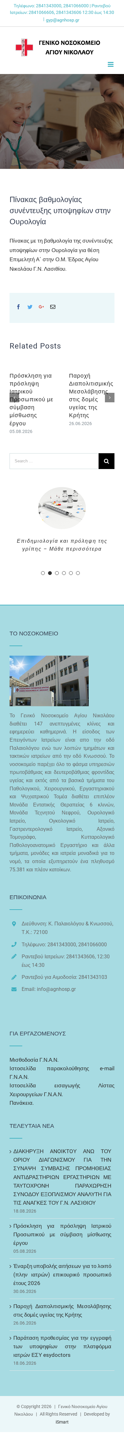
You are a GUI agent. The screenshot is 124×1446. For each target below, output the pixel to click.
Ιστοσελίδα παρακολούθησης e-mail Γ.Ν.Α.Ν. (62, 1120)
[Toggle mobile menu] (111, 64)
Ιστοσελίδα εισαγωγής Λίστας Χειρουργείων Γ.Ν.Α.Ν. (62, 1137)
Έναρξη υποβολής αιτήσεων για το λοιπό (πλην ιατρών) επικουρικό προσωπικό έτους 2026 (62, 1322)
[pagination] (43, 620)
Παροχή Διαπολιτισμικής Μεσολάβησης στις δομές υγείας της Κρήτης (62, 1357)
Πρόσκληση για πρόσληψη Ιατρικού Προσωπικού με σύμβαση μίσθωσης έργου (31, 399)
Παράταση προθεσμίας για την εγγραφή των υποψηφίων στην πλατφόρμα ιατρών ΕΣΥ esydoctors (62, 1394)
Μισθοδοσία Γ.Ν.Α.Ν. (34, 1107)
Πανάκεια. (22, 1150)
